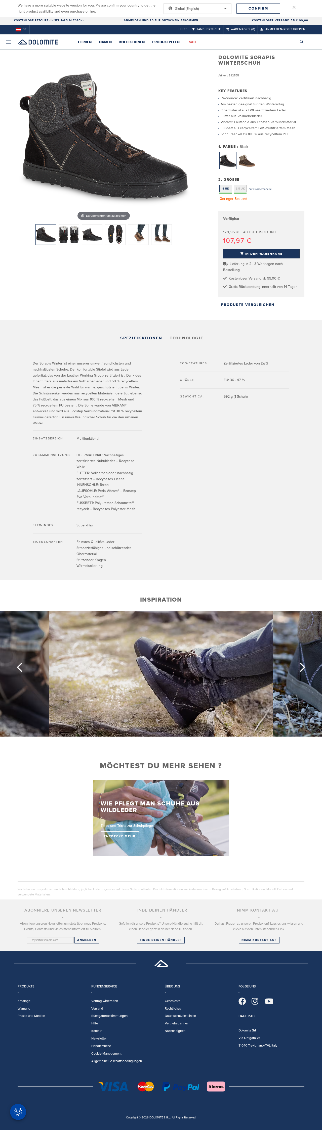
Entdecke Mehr (120, 836)
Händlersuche (101, 1046)
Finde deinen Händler (161, 940)
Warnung (24, 1009)
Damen (105, 42)
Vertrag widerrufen (104, 1001)
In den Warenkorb (264, 253)
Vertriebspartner (176, 1023)
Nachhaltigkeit (175, 1031)
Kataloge (24, 1001)
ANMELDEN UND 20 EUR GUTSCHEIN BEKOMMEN (161, 20)
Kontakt (96, 1031)
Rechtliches (173, 1009)
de (25, 29)
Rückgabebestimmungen (109, 1016)
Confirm (258, 8)
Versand (97, 1009)
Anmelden (86, 940)
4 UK (225, 188)
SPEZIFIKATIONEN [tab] (141, 338)
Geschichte (172, 1001)
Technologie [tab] (186, 338)
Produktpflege (166, 42)
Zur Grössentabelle (260, 189)
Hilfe (183, 29)
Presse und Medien (31, 1016)
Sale (193, 42)
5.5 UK (240, 188)
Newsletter (99, 1038)
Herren (85, 42)
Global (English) (186, 9)
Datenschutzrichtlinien (180, 1016)
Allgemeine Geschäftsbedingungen (116, 1061)
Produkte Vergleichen (247, 305)
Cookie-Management (106, 1054)
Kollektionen (132, 42)
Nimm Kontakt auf (259, 940)
